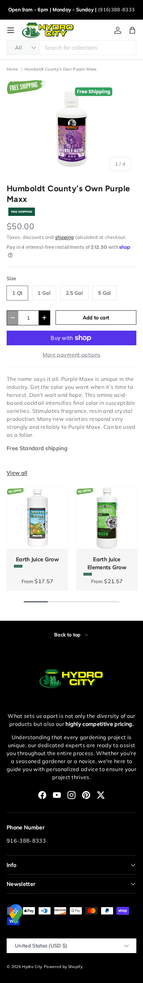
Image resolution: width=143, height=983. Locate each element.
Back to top (68, 635)
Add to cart (96, 317)
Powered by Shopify (63, 966)
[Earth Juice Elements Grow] (106, 518)
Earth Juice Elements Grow (106, 563)
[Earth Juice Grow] (37, 518)
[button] (132, 30)
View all (17, 472)
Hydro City (32, 966)
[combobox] (71, 48)
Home (12, 69)
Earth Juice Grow (37, 559)
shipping (64, 237)
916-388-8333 (26, 840)
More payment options (71, 354)
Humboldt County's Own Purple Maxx (61, 69)
